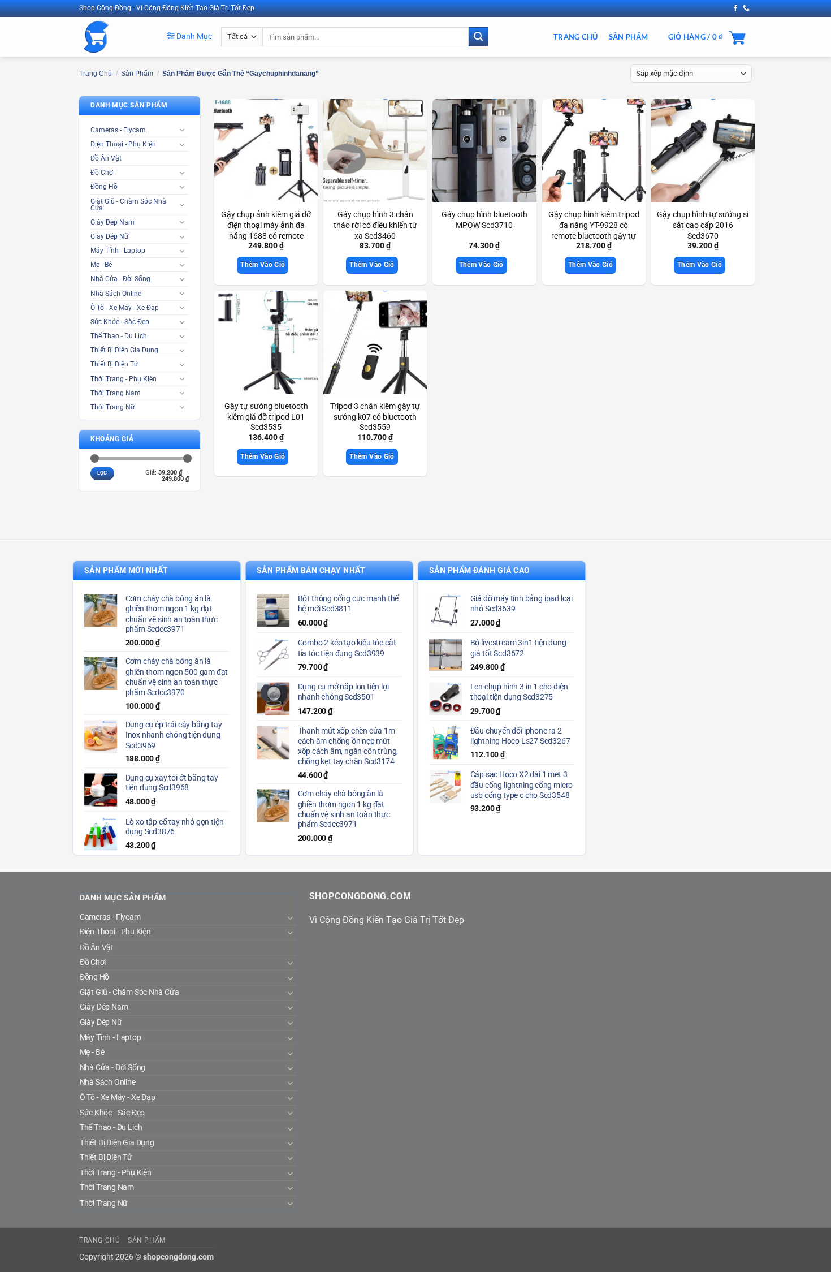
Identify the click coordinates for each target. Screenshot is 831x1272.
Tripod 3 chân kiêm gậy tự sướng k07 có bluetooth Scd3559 (375, 417)
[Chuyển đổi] (182, 129)
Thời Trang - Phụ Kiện (123, 379)
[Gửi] (478, 36)
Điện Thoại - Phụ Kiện (123, 144)
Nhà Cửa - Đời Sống (120, 279)
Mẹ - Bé (101, 265)
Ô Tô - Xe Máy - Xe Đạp (124, 308)
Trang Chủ (575, 36)
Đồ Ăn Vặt (106, 158)
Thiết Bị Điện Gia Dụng (124, 350)
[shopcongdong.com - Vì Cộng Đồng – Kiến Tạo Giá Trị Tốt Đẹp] (114, 37)
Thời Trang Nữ (112, 407)
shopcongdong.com (178, 1257)
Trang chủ (95, 73)
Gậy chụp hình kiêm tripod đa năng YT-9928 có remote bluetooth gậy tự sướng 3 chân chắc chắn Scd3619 (593, 236)
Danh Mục (193, 36)
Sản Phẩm (628, 36)
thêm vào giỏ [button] (262, 265)
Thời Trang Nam (115, 393)
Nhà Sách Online (115, 293)
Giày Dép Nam (112, 222)
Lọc (102, 473)
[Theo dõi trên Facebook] (735, 8)
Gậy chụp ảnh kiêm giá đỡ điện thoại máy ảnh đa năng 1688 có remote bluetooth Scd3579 (266, 230)
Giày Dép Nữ (109, 236)
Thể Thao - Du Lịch (118, 336)
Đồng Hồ (104, 187)
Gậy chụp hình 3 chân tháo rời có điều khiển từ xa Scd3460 (375, 225)
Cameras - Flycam (118, 130)
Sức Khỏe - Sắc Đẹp (119, 322)
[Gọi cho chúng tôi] (746, 8)
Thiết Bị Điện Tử (114, 364)
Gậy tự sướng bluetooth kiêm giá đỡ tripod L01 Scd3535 (266, 417)
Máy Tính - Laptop (117, 251)
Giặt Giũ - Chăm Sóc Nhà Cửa (128, 204)
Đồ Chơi (102, 172)
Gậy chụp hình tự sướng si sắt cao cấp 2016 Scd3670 (702, 225)
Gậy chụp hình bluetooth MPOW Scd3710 (484, 220)
